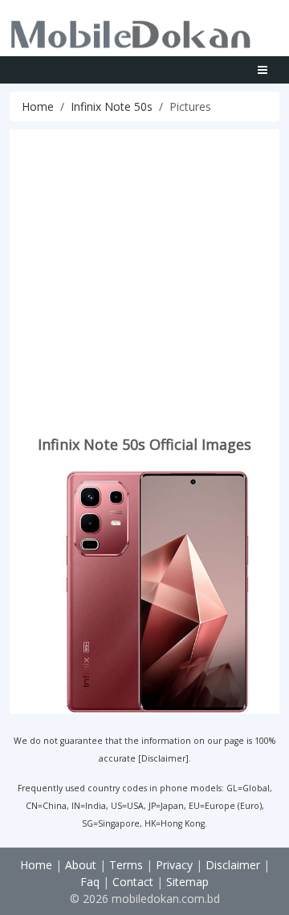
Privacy (174, 864)
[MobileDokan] (131, 31)
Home (38, 106)
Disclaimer (163, 758)
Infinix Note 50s (112, 106)
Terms (126, 864)
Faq (90, 881)
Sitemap (187, 881)
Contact (132, 881)
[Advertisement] (144, 274)
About (80, 864)
